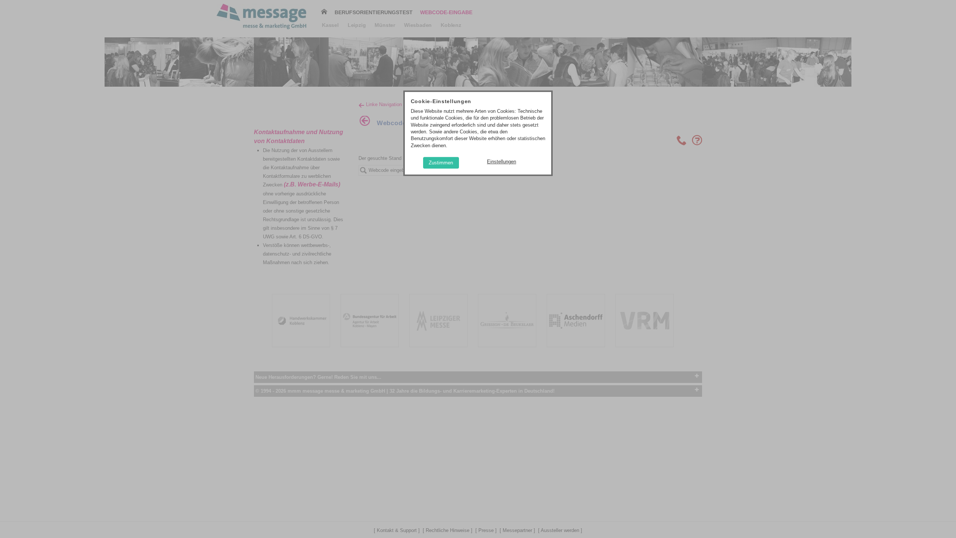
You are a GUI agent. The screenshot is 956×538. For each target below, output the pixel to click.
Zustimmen (441, 163)
